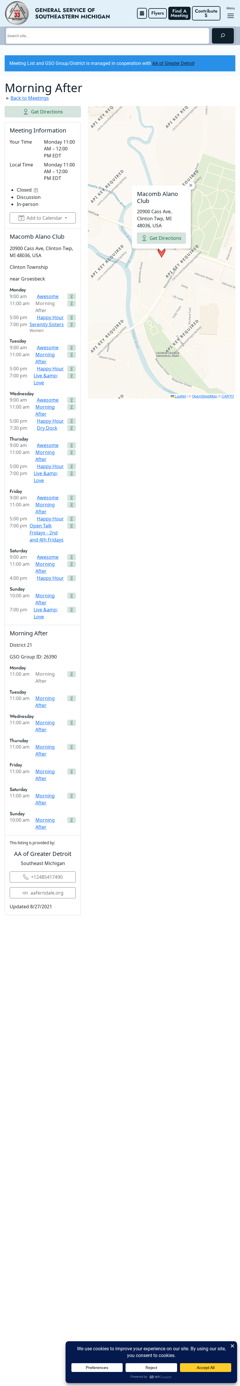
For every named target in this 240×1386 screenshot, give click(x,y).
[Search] (223, 35)
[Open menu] (230, 15)
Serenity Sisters (47, 324)
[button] (161, 252)
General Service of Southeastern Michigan (72, 13)
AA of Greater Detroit (173, 63)
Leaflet (180, 395)
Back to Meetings (30, 98)
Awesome (48, 296)
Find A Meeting (179, 13)
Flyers (157, 13)
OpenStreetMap (204, 395)
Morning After (45, 358)
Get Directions (47, 112)
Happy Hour (50, 317)
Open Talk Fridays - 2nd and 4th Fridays (47, 532)
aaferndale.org (47, 893)
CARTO (228, 395)
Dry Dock (47, 428)
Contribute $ (207, 13)
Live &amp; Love (46, 379)
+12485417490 (47, 877)
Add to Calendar (44, 218)
